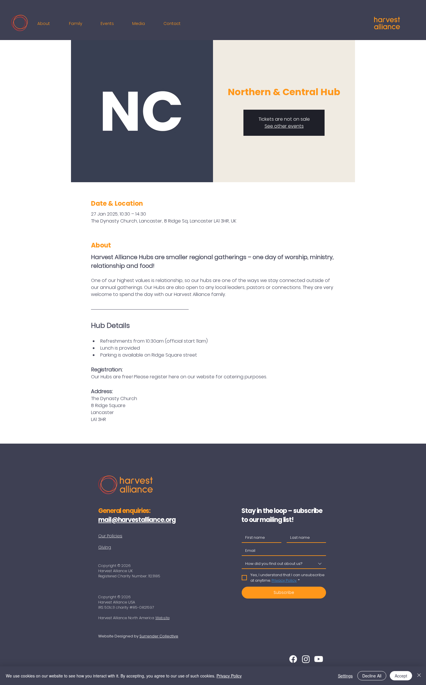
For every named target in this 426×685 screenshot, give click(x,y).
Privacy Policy (229, 676)
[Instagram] (306, 659)
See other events (284, 126)
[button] (49, 23)
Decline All (371, 676)
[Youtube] (319, 659)
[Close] (419, 675)
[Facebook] (293, 659)
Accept (401, 676)
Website (162, 618)
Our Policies (110, 536)
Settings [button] (345, 676)
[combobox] (284, 564)
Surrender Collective (158, 636)
